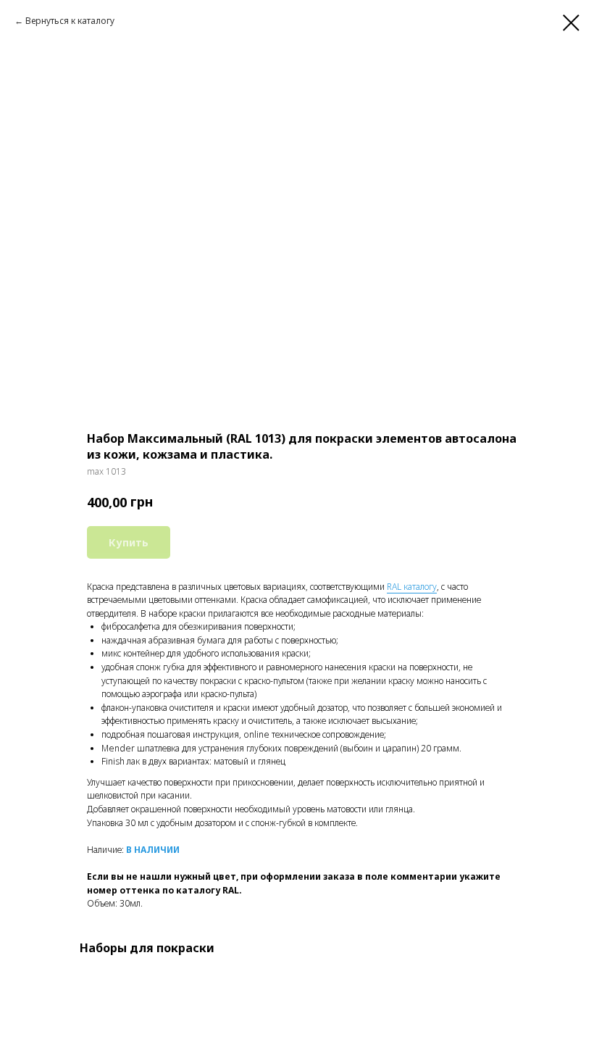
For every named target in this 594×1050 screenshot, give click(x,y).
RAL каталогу (412, 586)
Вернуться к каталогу (69, 20)
